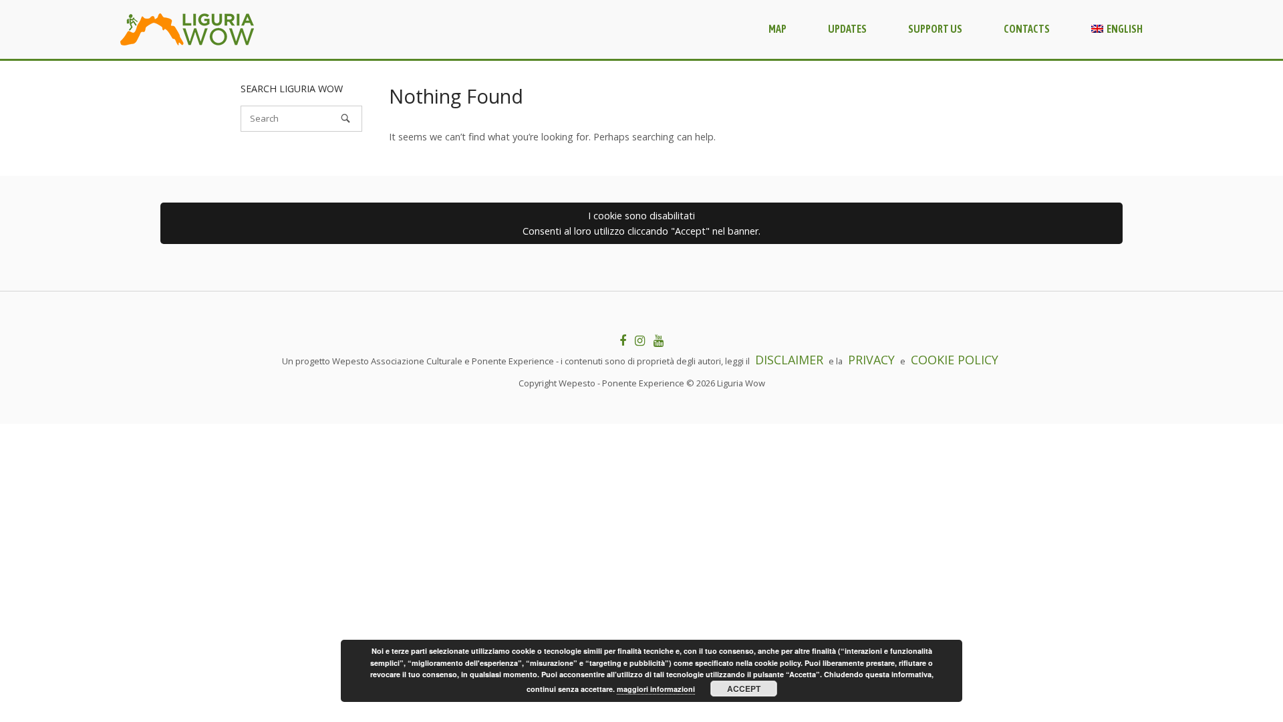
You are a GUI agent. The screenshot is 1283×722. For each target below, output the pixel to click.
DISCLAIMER (789, 360)
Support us (935, 29)
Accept (743, 689)
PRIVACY (871, 360)
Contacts (1027, 29)
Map (777, 29)
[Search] (345, 118)
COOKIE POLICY (954, 360)
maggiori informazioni (656, 689)
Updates (847, 29)
